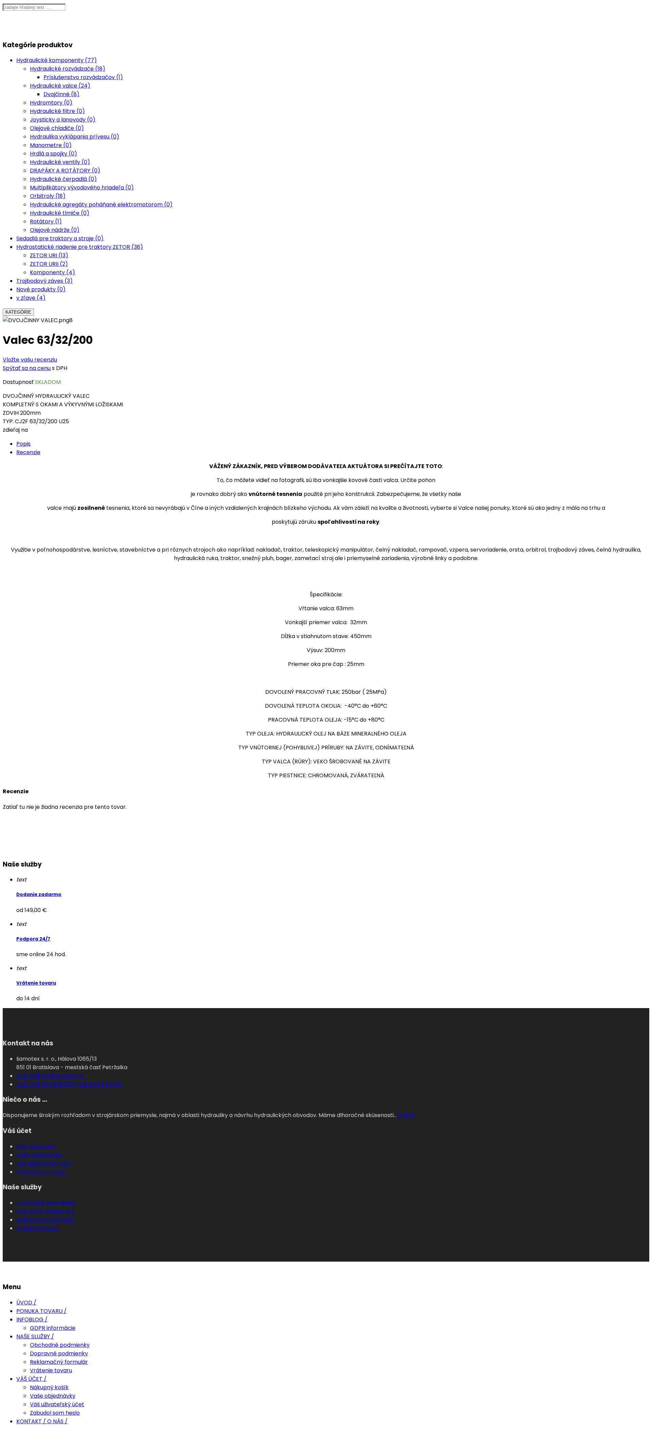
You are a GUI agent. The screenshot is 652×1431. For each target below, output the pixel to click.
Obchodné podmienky (46, 1203)
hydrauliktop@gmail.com (49, 1076)
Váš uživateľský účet (43, 1163)
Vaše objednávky (39, 1155)
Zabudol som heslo (41, 1172)
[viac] (405, 1115)
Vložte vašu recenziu (30, 360)
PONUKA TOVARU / (41, 1311)
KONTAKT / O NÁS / (42, 1421)
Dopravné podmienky (45, 1211)
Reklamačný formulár (45, 1220)
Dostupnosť (18, 382)
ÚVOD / (26, 1302)
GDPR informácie (52, 1328)
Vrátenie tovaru (36, 983)
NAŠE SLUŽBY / (35, 1336)
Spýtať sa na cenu (27, 368)
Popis (23, 444)
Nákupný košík (35, 1146)
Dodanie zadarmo (38, 894)
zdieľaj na (15, 430)
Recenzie (28, 452)
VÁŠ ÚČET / (31, 1379)
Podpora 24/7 (33, 939)
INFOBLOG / (32, 1319)
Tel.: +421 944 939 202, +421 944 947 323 (68, 1084)
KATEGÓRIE (18, 312)
